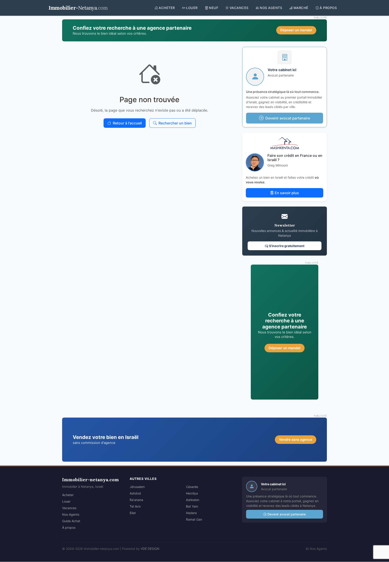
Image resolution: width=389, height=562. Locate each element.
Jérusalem (137, 487)
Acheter (68, 495)
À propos (68, 527)
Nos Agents (70, 514)
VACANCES (239, 8)
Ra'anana (136, 500)
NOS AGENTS (271, 8)
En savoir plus (287, 193)
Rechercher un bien (175, 123)
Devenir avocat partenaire (286, 514)
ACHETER (167, 8)
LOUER (192, 8)
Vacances (69, 508)
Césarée (192, 487)
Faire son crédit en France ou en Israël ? (294, 157)
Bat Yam (192, 506)
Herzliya (192, 493)
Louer (66, 501)
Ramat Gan (194, 519)
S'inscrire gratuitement (286, 246)
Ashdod (135, 493)
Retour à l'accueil (127, 123)
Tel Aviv (135, 506)
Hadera (191, 513)
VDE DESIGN (150, 549)
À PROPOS (328, 8)
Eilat (133, 513)
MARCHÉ (301, 8)
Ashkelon (192, 500)
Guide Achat (71, 521)
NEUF (213, 8)
